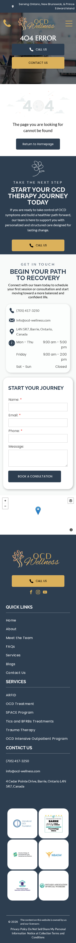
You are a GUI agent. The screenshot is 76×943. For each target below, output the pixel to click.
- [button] (5, 506)
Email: (13, 415)
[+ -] (38, 515)
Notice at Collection (39, 933)
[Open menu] (69, 23)
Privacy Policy (19, 929)
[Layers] (70, 500)
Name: (13, 399)
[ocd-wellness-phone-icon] (7, 27)
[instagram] (38, 592)
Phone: (14, 430)
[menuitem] (38, 620)
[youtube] (45, 592)
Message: (16, 446)
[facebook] (31, 592)
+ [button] (5, 500)
